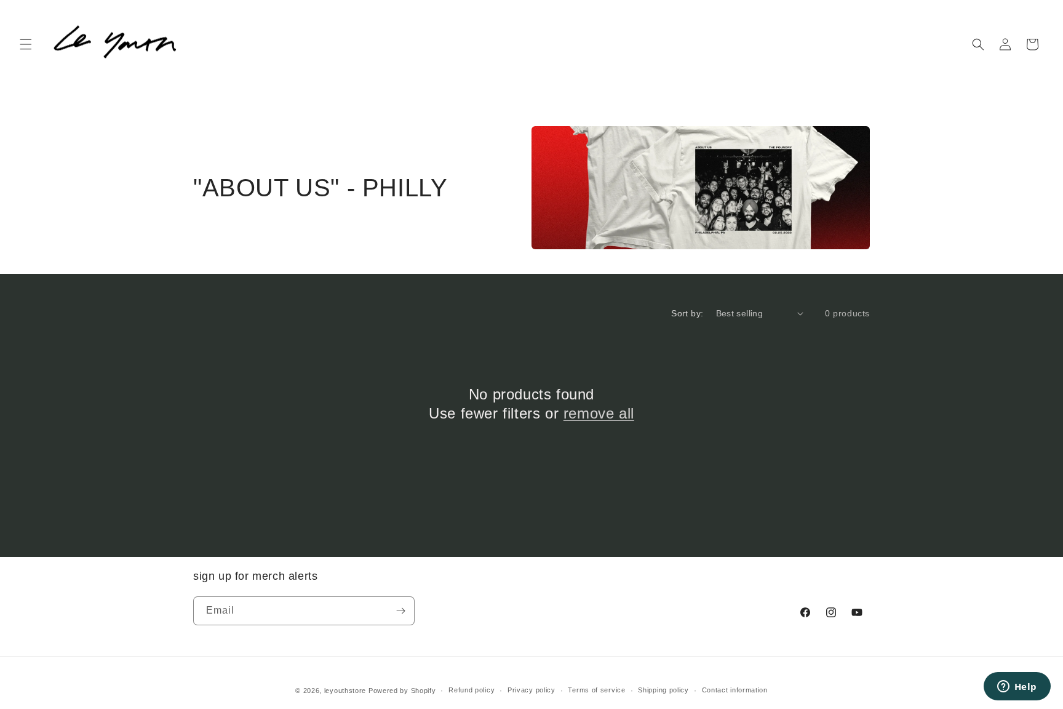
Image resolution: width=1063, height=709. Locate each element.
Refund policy (471, 690)
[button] (25, 44)
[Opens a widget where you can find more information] (1017, 687)
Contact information (735, 690)
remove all (598, 413)
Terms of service (596, 690)
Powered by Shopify (402, 690)
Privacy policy (531, 690)
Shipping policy (663, 690)
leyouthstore (345, 690)
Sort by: (687, 313)
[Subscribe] (400, 610)
